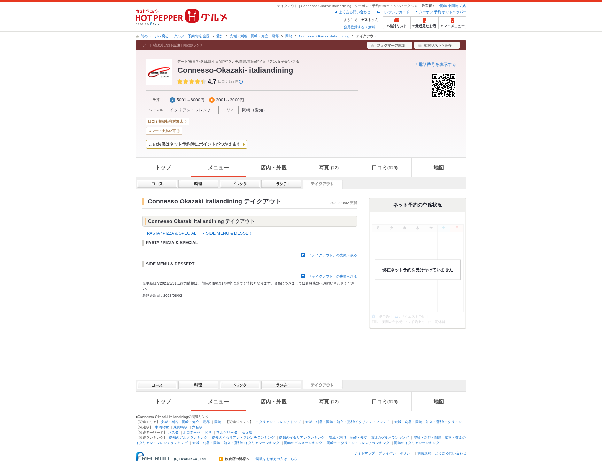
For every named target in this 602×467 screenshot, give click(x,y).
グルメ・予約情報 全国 (192, 36)
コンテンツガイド (395, 12)
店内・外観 (274, 167)
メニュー (218, 167)
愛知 (219, 36)
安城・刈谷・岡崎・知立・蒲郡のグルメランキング (369, 437)
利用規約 (424, 453)
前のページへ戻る (155, 36)
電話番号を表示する (437, 64)
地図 (439, 167)
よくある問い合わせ (354, 12)
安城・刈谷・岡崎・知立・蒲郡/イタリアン (428, 422)
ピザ (208, 432)
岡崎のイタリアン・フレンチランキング (358, 443)
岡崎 (288, 36)
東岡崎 (453, 6)
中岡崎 (442, 6)
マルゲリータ (226, 432)
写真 (329, 167)
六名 (463, 6)
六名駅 (197, 427)
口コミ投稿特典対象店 (165, 121)
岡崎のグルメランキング (303, 443)
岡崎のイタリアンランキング (416, 443)
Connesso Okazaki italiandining (324, 36)
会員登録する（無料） (361, 27)
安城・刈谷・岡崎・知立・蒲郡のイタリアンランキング (235, 443)
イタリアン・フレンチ (190, 110)
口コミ (385, 167)
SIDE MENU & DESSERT (230, 233)
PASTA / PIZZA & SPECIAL (171, 233)
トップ (163, 167)
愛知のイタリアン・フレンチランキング (243, 437)
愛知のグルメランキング (188, 437)
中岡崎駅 (162, 427)
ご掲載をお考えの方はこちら (275, 459)
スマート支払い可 (162, 131)
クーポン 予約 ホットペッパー (442, 12)
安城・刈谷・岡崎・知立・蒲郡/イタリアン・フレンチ (347, 422)
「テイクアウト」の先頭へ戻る (332, 255)
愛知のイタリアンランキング (301, 437)
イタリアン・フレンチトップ (278, 422)
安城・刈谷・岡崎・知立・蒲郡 (254, 36)
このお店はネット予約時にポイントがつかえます (195, 144)
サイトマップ (364, 453)
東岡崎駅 (180, 427)
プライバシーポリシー (396, 453)
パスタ (173, 432)
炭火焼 (247, 432)
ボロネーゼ (191, 432)
